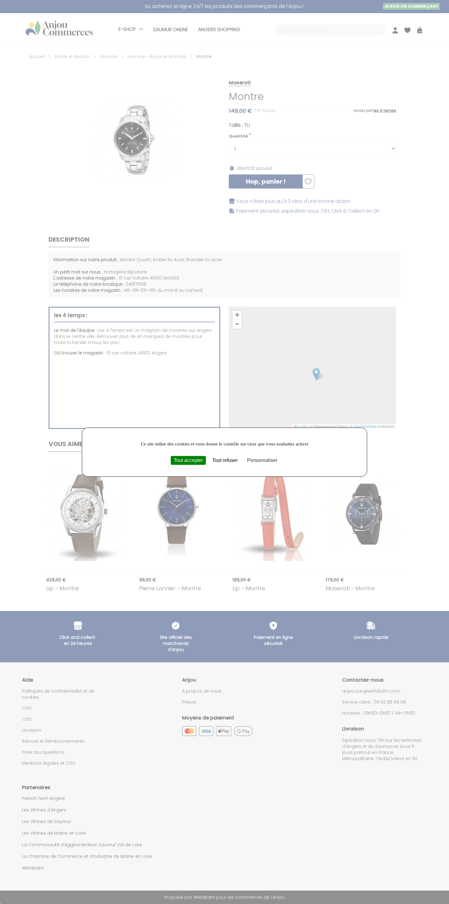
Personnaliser (262, 460)
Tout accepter (188, 460)
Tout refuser (225, 460)
